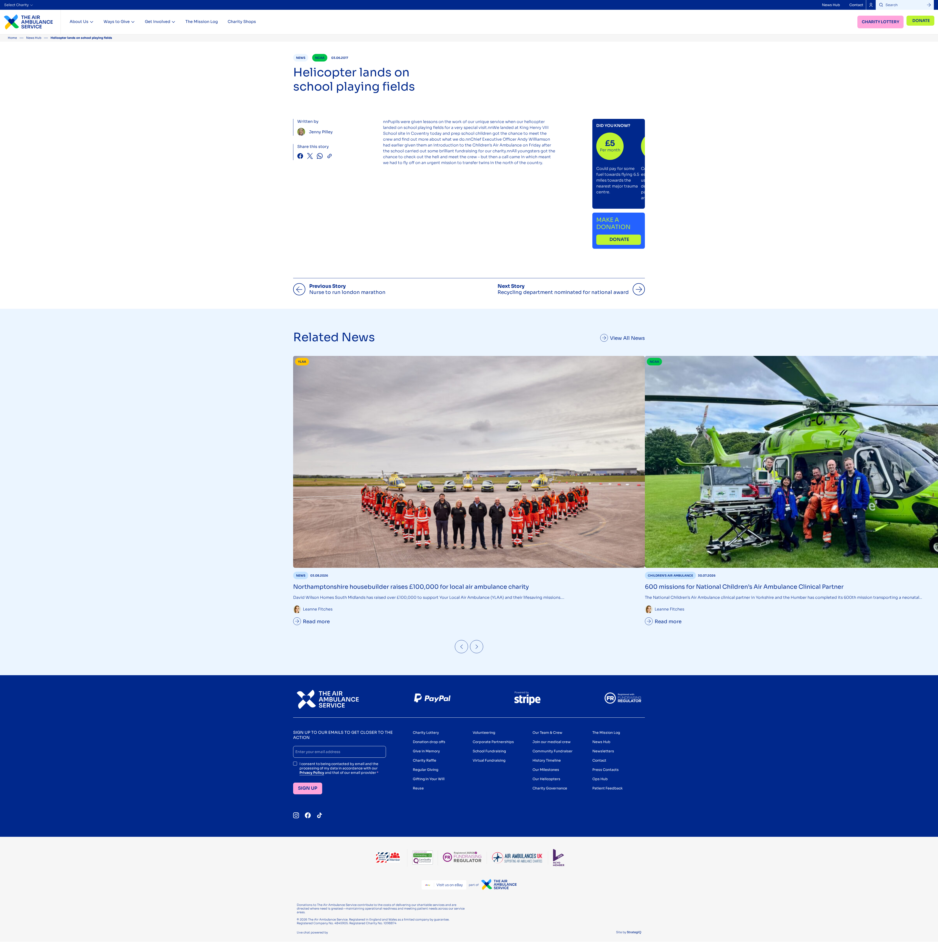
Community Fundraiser (553, 751)
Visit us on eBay (450, 885)
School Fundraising (489, 751)
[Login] (871, 5)
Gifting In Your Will (429, 779)
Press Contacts (605, 769)
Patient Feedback (607, 788)
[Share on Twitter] (310, 156)
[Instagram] (296, 815)
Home (12, 38)
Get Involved (157, 21)
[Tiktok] (319, 815)
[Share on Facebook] (300, 156)
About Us (79, 21)
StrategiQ (634, 932)
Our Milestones (546, 769)
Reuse (418, 788)
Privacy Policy (311, 772)
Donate (921, 20)
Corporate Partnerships (493, 742)
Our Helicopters (546, 779)
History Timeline (547, 760)
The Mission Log (201, 21)
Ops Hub (600, 779)
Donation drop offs (429, 742)
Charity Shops (242, 21)
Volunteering (484, 732)
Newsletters (603, 751)
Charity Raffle (424, 760)
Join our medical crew (552, 742)
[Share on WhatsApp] (320, 156)
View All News (627, 338)
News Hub (831, 5)
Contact (856, 5)
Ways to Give (117, 21)
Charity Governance (550, 788)
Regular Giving (425, 769)
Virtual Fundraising (489, 760)
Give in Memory (426, 751)
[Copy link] (329, 156)
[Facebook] (308, 815)
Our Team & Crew (547, 732)
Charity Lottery (880, 21)
